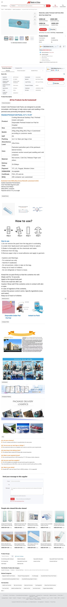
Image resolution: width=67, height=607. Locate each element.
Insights (36, 596)
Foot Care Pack (5, 588)
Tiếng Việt (31, 599)
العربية (48, 597)
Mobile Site (31, 596)
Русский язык (29, 597)
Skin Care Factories (18, 585)
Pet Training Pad (4, 561)
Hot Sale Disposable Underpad (7, 559)
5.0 (52, 70)
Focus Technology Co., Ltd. (25, 601)
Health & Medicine (8, 9)
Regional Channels (53, 595)
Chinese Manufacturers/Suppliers (22, 595)
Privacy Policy (52, 601)
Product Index (60, 595)
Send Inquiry (43, 29)
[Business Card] (64, 74)
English (10, 597)
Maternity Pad (20, 563)
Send (13, 499)
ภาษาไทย (62, 597)
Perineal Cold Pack (53, 561)
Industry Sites (46, 595)
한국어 (51, 597)
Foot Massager (35, 575)
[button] (40, 70)
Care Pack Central (36, 588)
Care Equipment (38, 585)
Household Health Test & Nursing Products (29, 9)
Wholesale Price (39, 595)
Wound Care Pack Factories (50, 585)
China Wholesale (32, 595)
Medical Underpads (21, 559)
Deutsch (38, 597)
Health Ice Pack (27, 588)
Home (2, 9)
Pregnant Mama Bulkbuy (48, 588)
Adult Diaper (3, 563)
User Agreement (41, 601)
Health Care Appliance (17, 9)
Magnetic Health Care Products (8, 575)
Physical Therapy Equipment (23, 575)
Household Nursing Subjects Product (29, 579)
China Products (12, 595)
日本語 (55, 597)
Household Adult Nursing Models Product (10, 579)
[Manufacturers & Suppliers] (33, 2)
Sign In (41, 62)
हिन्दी (58, 597)
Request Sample (59, 32)
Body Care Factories (28, 585)
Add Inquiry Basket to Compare (19, 42)
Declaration (47, 601)
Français (24, 597)
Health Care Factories (6, 585)
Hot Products (5, 595)
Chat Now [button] (53, 29)
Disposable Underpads (38, 559)
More (2, 590)
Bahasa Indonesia (38, 599)
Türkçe (27, 599)
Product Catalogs (19, 556)
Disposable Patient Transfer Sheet (56, 559)
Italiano (34, 597)
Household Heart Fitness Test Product (48, 575)
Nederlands (43, 597)
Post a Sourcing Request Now (17, 501)
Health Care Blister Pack (16, 588)
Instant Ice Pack (37, 561)
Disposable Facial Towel (22, 561)
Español (14, 597)
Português (19, 597)
